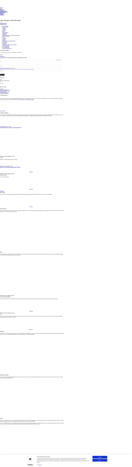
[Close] (0, 190)
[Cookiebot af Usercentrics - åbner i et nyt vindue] (30, 465)
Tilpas (99, 460)
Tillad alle (100, 457)
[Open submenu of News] (2, 8)
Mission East (4, 126)
